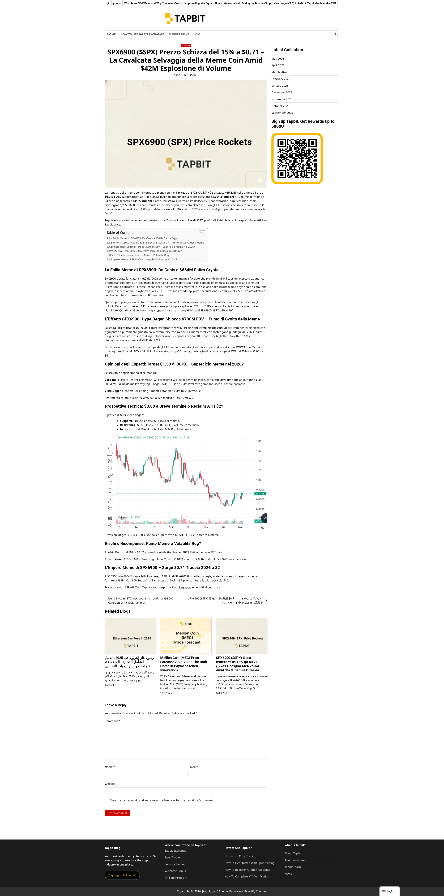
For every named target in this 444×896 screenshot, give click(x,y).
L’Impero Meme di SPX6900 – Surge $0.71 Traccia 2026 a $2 (144, 259)
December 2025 (281, 92)
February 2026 (280, 79)
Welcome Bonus (175, 871)
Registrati (185, 587)
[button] (122, 875)
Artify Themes (257, 891)
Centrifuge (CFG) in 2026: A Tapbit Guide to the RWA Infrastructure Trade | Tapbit (293, 3)
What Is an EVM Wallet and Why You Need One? (123, 3)
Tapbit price (112, 224)
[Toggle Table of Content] (200, 233)
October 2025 (280, 106)
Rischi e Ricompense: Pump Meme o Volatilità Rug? (139, 255)
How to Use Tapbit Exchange (142, 34)
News (288, 874)
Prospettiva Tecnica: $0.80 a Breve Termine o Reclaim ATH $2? (145, 251)
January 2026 (279, 86)
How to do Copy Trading (240, 856)
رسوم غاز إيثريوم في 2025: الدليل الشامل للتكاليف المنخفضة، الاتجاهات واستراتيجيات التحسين (129, 662)
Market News (179, 34)
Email (193, 767)
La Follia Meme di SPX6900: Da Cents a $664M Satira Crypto (144, 238)
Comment (112, 721)
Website (110, 784)
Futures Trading (175, 864)
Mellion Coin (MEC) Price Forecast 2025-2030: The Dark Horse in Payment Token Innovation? (183, 664)
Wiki (197, 34)
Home (111, 34)
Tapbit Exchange (175, 850)
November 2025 (281, 99)
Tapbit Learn (293, 867)
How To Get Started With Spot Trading (250, 863)
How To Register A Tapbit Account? (247, 870)
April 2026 (277, 65)
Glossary (186, 45)
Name (110, 767)
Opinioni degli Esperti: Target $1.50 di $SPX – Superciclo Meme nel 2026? (152, 246)
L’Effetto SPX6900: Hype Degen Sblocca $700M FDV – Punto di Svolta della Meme (156, 242)
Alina (177, 75)
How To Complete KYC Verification (247, 876)
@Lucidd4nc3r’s (128, 384)
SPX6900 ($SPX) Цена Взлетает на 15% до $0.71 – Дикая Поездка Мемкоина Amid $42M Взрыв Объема (238, 664)
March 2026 (279, 72)
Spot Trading (173, 857)
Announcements (295, 860)
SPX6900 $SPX (200, 192)
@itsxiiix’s (125, 310)
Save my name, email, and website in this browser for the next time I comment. (162, 800)
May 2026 (277, 58)
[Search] (336, 34)
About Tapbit (293, 853)
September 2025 (282, 113)
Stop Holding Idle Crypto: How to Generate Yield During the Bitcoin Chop (198, 3)
